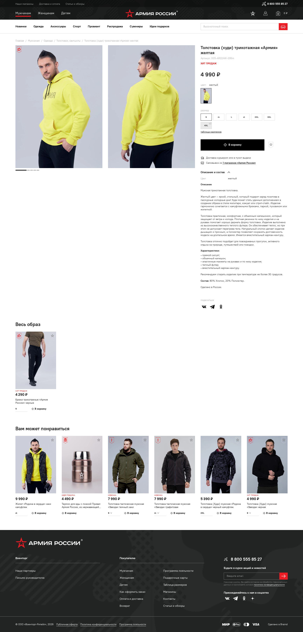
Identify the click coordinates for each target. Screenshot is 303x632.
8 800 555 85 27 (277, 3)
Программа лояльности (178, 570)
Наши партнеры (25, 570)
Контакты (169, 598)
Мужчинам (126, 570)
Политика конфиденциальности (98, 624)
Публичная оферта (67, 624)
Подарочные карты (175, 577)
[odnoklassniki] (220, 306)
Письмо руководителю (30, 577)
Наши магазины (24, 3)
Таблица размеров (175, 584)
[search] (283, 26)
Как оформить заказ (132, 591)
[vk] (204, 306)
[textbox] (240, 26)
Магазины (169, 591)
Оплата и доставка (131, 598)
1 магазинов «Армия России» (239, 162)
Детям (124, 584)
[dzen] (252, 598)
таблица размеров (211, 131)
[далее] (283, 576)
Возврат (125, 605)
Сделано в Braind (278, 624)
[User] (265, 13)
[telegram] (212, 306)
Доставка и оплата (49, 3)
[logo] (151, 13)
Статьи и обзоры (75, 3)
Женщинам (127, 577)
